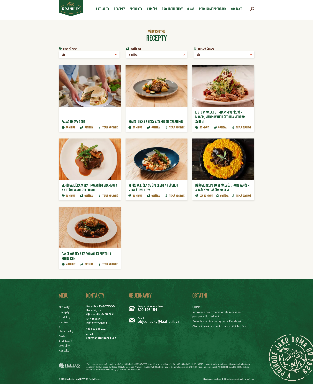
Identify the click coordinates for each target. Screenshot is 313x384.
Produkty (135, 8)
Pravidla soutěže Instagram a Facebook (216, 321)
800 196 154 (147, 310)
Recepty (119, 8)
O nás (190, 8)
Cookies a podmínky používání (239, 379)
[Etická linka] (69, 366)
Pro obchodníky (172, 8)
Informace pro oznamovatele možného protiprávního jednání (216, 314)
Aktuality (102, 8)
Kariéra (152, 8)
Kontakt (236, 8)
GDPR (196, 307)
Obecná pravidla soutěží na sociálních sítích (219, 326)
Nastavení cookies (212, 379)
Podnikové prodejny (212, 8)
